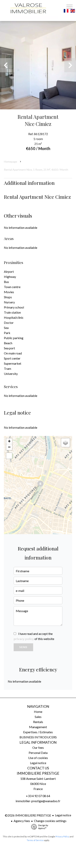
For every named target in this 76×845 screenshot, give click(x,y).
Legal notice (63, 815)
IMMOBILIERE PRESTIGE (38, 773)
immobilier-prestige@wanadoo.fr (38, 801)
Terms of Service (35, 840)
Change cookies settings (50, 821)
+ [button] (9, 441)
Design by (43, 827)
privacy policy (24, 639)
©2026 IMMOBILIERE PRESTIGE (28, 815)
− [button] (9, 447)
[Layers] (65, 442)
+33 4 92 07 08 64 (38, 796)
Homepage (10, 161)
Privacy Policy (62, 836)
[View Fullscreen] (9, 456)
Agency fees (22, 821)
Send (23, 647)
